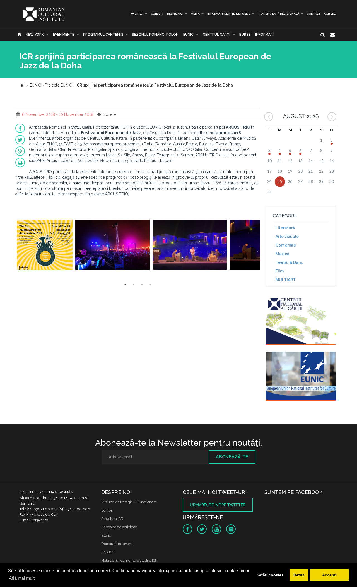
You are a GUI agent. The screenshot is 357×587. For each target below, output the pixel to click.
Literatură (285, 228)
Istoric (106, 535)
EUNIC (188, 34)
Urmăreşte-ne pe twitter (217, 505)
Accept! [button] (329, 575)
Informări (264, 34)
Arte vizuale (287, 236)
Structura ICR (112, 519)
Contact (313, 13)
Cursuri (157, 13)
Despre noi (175, 13)
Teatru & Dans (289, 262)
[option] (44, 245)
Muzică (282, 254)
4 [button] (150, 284)
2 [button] (133, 284)
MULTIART (286, 279)
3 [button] (142, 284)
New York (35, 34)
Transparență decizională (278, 13)
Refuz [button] (298, 575)
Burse (244, 34)
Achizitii (107, 552)
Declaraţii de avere (116, 544)
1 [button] (125, 284)
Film (280, 271)
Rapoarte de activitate (119, 527)
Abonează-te (232, 457)
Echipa (107, 510)
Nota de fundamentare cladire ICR (129, 560)
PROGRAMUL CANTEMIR (103, 34)
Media (195, 13)
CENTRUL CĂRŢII (216, 34)
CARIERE (330, 13)
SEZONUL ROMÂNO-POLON (155, 34)
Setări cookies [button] (270, 575)
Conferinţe (286, 245)
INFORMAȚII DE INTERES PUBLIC (228, 13)
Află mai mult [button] (22, 578)
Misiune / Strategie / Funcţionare (129, 502)
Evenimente (63, 34)
